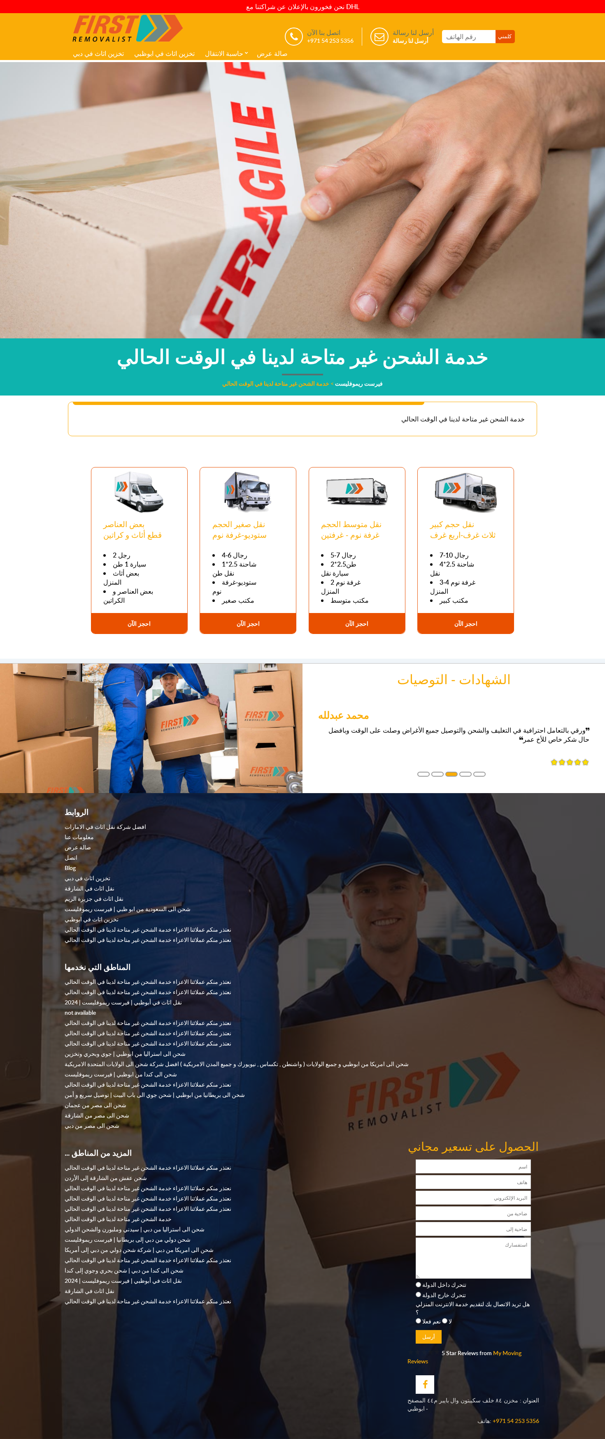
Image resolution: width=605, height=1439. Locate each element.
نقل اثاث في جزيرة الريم (94, 898)
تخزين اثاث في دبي (98, 53)
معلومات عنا (79, 837)
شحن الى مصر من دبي (92, 1125)
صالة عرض (272, 53)
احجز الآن (139, 623)
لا (450, 1321)
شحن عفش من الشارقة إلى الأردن (106, 1177)
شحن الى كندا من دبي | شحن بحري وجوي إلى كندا (124, 1270)
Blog (70, 867)
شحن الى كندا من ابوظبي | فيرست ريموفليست (121, 1074)
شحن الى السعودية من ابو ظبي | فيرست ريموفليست (128, 909)
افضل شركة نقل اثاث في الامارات (105, 826)
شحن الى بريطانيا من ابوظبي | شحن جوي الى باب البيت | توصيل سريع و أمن (155, 1094)
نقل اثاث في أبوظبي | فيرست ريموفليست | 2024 (123, 1002)
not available (80, 1012)
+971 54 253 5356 (516, 1420)
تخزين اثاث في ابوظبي (164, 53)
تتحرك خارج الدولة (444, 1295)
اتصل (71, 857)
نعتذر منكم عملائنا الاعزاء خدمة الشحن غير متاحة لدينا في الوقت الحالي (148, 929)
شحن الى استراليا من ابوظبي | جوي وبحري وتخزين (125, 1053)
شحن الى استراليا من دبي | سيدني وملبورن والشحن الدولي (135, 1229)
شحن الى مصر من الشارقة (97, 1115)
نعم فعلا (431, 1321)
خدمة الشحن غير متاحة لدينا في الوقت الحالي (118, 1219)
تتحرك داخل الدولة (444, 1284)
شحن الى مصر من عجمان (95, 1105)
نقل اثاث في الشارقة (89, 888)
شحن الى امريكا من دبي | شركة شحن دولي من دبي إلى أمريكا (139, 1249)
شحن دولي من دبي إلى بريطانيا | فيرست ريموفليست (128, 1239)
